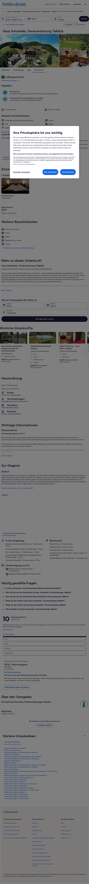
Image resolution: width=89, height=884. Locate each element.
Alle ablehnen (50, 172)
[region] (44, 152)
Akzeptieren (68, 172)
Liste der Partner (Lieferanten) (24, 164)
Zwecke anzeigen (21, 172)
